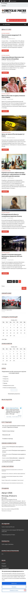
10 (17, 327)
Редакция (4, 566)
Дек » (6, 339)
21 (6, 358)
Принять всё (14, 583)
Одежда (5, 383)
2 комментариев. (10, 177)
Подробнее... (5, 50)
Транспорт (5, 381)
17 (17, 330)
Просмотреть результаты (14, 393)
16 (14, 356)
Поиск (3, 286)
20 (3, 333)
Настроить (14, 586)
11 (20, 353)
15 (10, 330)
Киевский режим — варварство (17, 458)
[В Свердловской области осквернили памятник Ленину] (14, 204)
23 (14, 358)
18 (20, 356)
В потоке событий (5, 33)
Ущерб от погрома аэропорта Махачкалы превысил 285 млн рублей (12, 256)
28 (6, 360)
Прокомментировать (11, 38)
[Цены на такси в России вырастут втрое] (14, 124)
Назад (9, 281)
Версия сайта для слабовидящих (17, 20)
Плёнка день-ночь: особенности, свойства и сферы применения (13, 473)
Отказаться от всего (14, 590)
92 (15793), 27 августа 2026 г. (7, 310)
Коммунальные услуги (8, 385)
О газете (4, 563)
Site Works (11, 544)
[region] (14, 581)
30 (14, 360)
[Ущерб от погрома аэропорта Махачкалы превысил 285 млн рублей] (14, 244)
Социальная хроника (6, 132)
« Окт (3, 339)
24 (17, 333)
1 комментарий (10, 99)
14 (7, 330)
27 (3, 335)
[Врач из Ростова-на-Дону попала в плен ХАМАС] (14, 85)
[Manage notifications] (25, 590)
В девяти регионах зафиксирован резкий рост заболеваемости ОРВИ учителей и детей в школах (13, 174)
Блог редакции (5, 568)
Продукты (5, 376)
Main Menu (7, 24)
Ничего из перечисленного (9, 387)
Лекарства (5, 378)
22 (10, 333)
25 (20, 358)
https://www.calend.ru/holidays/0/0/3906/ (10, 509)
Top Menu (5, 3)
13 (3, 330)
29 (10, 335)
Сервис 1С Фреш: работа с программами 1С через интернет (13, 480)
